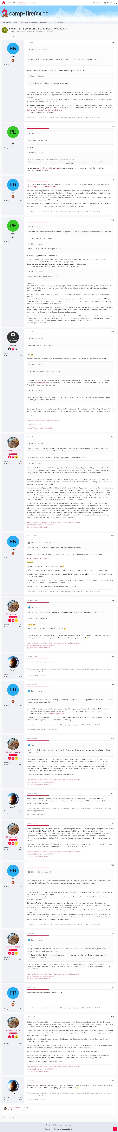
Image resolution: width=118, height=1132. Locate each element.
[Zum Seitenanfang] (115, 1129)
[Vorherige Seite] (3, 36)
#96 (112, 987)
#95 (112, 933)
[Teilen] (114, 36)
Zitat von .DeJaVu (37, 76)
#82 (112, 126)
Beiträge (6, 64)
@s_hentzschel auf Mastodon (37, 527)
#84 (112, 220)
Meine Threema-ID (34, 424)
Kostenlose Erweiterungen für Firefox (40, 525)
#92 (112, 793)
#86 (112, 437)
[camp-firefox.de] (59, 13)
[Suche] (115, 3)
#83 (112, 179)
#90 (112, 684)
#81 (112, 43)
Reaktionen (7, 353)
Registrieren (107, 3)
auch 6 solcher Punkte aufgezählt (48, 168)
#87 (112, 536)
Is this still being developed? (37, 558)
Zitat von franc (36, 133)
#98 (112, 1080)
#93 (112, 823)
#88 (112, 600)
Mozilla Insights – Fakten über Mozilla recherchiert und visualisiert (53, 522)
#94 (112, 865)
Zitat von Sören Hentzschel (41, 543)
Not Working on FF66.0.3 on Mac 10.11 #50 (42, 187)
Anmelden (96, 3)
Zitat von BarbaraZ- (38, 50)
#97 (112, 1017)
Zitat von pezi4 (36, 338)
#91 (112, 738)
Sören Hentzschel (42, 383)
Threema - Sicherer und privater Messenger (43, 420)
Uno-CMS (64, 580)
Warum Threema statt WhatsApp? (39, 428)
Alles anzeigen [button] (70, 163)
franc (44, 729)
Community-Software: (59, 1129)
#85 (112, 332)
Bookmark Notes (56, 713)
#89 (112, 656)
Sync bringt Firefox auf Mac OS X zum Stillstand (44, 110)
